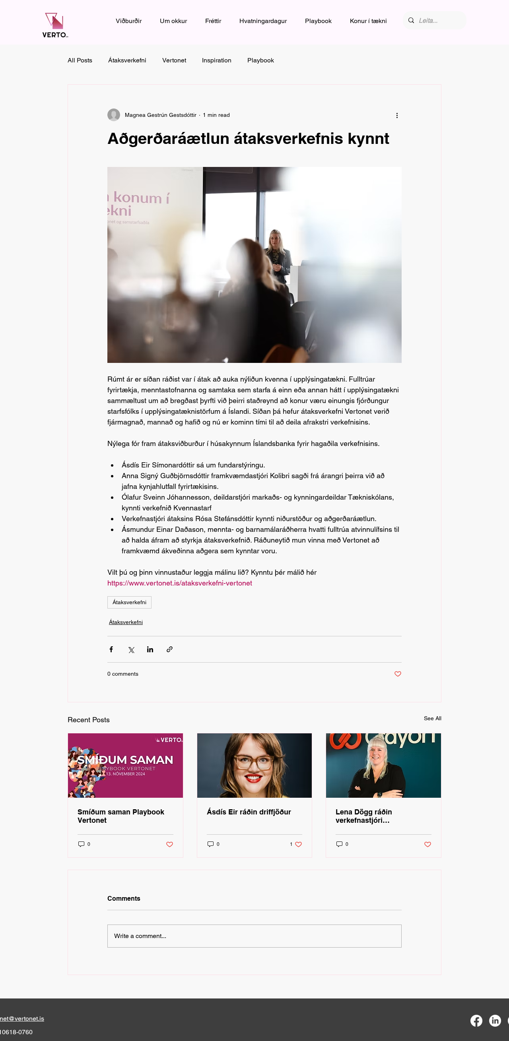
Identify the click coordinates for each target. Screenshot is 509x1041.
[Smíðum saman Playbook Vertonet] (125, 765)
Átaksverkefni (127, 60)
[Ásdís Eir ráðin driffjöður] (254, 765)
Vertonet (174, 60)
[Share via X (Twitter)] (130, 649)
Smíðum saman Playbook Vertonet (121, 816)
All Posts (80, 60)
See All (432, 718)
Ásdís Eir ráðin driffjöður (249, 812)
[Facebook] (476, 1021)
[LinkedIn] (495, 1021)
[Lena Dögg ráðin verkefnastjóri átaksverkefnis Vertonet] (383, 765)
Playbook (260, 60)
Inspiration (216, 60)
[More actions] (397, 115)
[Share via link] (169, 649)
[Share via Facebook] (111, 649)
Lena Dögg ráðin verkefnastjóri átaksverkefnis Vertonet (376, 816)
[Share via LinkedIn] (150, 649)
